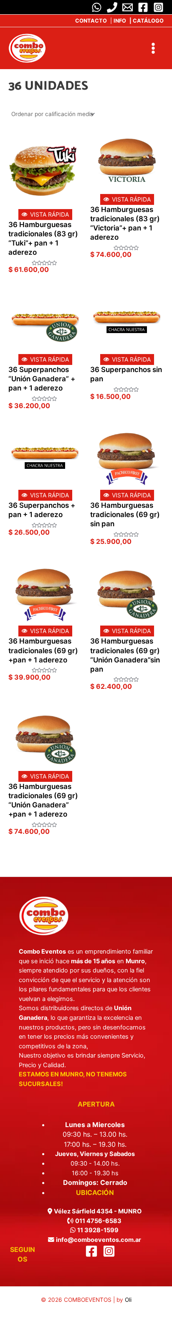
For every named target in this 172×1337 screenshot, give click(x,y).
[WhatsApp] (96, 7)
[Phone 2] (112, 7)
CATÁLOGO (146, 21)
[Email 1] (127, 7)
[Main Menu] (153, 48)
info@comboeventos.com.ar (98, 1240)
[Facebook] (143, 7)
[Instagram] (158, 7)
